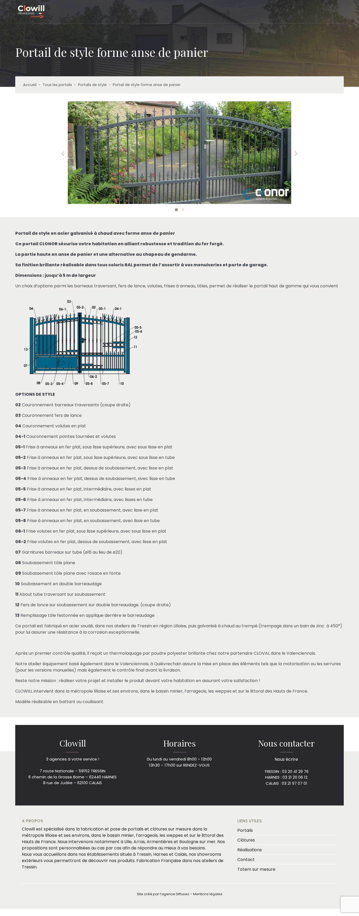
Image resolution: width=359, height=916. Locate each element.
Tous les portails (57, 84)
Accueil (30, 84)
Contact (246, 859)
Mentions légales (207, 893)
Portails (245, 830)
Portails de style (92, 84)
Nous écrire (286, 759)
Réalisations (249, 849)
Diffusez (182, 893)
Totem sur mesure (256, 869)
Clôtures (246, 840)
